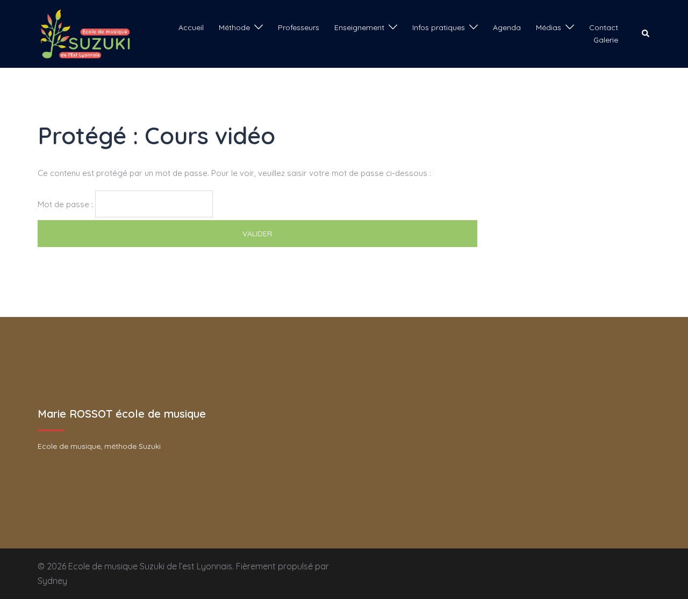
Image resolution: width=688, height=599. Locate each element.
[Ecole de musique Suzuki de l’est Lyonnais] (85, 33)
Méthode (234, 27)
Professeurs (298, 27)
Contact (603, 27)
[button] (646, 34)
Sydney (52, 580)
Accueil (191, 27)
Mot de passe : (66, 204)
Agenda (507, 27)
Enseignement (359, 27)
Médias (548, 27)
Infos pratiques (438, 27)
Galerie (605, 40)
